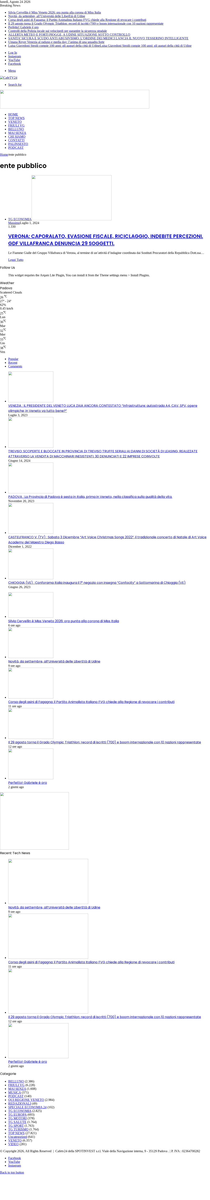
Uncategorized (17, 1136)
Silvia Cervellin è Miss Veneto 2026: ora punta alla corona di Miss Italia (54, 12)
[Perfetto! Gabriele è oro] (30, 778)
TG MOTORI (17, 1118)
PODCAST (16, 147)
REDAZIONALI (19, 1103)
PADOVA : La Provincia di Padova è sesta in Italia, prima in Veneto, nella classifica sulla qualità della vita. (90, 496)
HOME (13, 114)
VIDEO (13, 1144)
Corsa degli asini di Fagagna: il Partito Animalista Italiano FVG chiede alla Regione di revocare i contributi (77, 20)
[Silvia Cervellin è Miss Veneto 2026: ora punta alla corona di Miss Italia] (30, 616)
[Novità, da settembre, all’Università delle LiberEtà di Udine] (30, 657)
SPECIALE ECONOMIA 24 (27, 1107)
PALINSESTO (18, 144)
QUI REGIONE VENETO (26, 1100)
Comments (15, 366)
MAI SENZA (17, 133)
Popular (13, 359)
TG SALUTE (17, 1122)
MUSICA (14, 1092)
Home (4, 154)
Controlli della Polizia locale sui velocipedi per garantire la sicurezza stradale (57, 31)
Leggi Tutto (15, 260)
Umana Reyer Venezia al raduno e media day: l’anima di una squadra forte (56, 42)
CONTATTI (16, 140)
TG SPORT (16, 1125)
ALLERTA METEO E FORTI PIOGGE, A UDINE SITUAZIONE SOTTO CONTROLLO (69, 34)
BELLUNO (16, 129)
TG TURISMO (18, 1129)
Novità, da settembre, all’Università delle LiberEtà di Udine (46, 16)
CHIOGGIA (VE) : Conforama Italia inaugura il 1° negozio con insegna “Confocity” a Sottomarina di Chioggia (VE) (97, 582)
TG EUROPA (17, 1114)
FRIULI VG (16, 125)
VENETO (15, 121)
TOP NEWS (16, 118)
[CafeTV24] (8, 77)
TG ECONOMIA (19, 1111)
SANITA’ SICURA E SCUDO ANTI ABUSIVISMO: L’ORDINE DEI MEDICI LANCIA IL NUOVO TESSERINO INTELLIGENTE (98, 38)
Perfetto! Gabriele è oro (23, 27)
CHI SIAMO (16, 136)
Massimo (14, 223)
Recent (12, 362)
